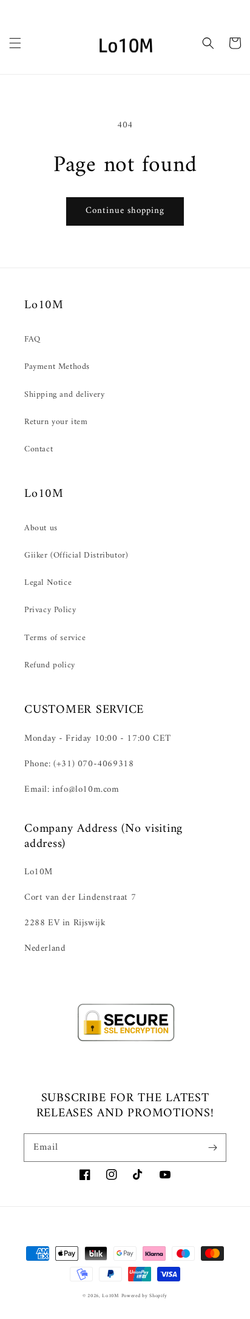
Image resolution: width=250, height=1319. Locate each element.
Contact (38, 449)
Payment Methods (57, 366)
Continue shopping (125, 211)
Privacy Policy (50, 610)
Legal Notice (48, 582)
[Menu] (15, 43)
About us (41, 528)
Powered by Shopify (144, 1296)
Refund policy (49, 665)
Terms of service (55, 638)
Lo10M (110, 1296)
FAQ (32, 339)
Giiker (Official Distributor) (76, 555)
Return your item (56, 422)
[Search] (208, 43)
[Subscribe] (212, 1147)
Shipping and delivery (64, 394)
